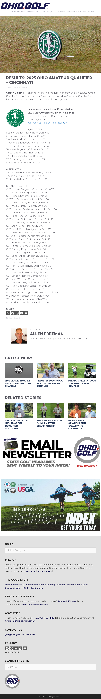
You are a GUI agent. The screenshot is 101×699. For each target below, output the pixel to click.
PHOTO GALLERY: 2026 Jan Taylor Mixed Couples (82, 383)
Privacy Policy (45, 571)
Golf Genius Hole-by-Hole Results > (47, 122)
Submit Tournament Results (33, 604)
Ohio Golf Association (16, 318)
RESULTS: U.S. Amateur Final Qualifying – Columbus (78, 424)
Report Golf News (67, 601)
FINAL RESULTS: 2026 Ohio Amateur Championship (49, 423)
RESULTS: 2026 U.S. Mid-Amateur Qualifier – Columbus (16, 424)
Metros (60, 12)
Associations (33, 12)
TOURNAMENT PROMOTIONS (20, 621)
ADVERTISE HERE (45, 618)
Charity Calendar (56, 585)
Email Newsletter (14, 585)
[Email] (26, 313)
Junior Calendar (75, 585)
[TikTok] (20, 648)
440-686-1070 (29, 634)
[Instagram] (17, 313)
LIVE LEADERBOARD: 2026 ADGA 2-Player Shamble (18, 383)
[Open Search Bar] (98, 11)
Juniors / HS (48, 12)
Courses (82, 12)
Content (71, 12)
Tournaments (17, 12)
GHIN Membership (33, 588)
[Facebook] (13, 313)
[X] (8, 313)
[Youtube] (22, 313)
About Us (30, 571)
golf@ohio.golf (12, 634)
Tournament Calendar (35, 585)
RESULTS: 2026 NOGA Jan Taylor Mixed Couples (50, 383)
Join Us (91, 12)
